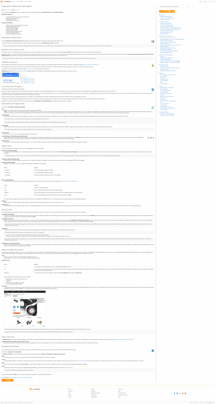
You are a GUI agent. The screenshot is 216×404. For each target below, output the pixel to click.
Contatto (172, 11)
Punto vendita (70, 367)
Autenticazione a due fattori (166, 93)
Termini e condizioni (194, 402)
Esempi (69, 397)
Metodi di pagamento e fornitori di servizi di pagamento (21, 377)
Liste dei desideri (163, 83)
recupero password (31, 69)
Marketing (161, 73)
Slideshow (162, 99)
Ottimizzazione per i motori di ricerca (168, 74)
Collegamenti (94, 397)
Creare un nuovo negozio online (167, 18)
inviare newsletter (82, 360)
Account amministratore (165, 90)
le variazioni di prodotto (16, 258)
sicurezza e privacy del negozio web (91, 64)
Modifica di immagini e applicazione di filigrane (170, 62)
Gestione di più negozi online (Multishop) (169, 51)
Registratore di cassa (95, 393)
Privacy (200, 402)
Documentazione (122, 393)
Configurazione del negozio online (166, 36)
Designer (162, 56)
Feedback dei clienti (164, 79)
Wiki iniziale (7, 380)
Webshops (93, 391)
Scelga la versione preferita (166, 16)
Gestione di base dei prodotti (166, 25)
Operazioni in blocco (164, 33)
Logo (119, 391)
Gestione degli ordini (163, 64)
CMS (127, 116)
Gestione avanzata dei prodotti (166, 26)
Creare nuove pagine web (165, 59)
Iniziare (200, 1)
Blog (161, 82)
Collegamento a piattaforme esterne (168, 48)
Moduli (160, 86)
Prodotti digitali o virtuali (165, 106)
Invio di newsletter (164, 80)
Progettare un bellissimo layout (166, 54)
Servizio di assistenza (122, 395)
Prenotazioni (94, 395)
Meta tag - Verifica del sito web (166, 96)
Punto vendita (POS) (164, 103)
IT (208, 1)
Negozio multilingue (164, 46)
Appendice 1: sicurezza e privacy (167, 113)
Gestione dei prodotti (163, 21)
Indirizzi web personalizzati (166, 49)
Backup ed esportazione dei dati (167, 87)
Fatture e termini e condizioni (166, 40)
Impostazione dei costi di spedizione (168, 42)
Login (205, 1)
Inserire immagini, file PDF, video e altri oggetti (170, 60)
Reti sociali (162, 77)
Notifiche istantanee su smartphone (168, 70)
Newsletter (70, 391)
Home (69, 389)
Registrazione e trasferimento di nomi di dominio (170, 45)
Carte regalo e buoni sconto (166, 32)
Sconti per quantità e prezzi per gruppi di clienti (170, 29)
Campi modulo (163, 105)
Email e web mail (163, 89)
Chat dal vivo (163, 98)
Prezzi (69, 393)
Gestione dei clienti (164, 66)
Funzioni (70, 395)
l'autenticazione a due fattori (21, 71)
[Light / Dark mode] (215, 1)
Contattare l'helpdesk (163, 112)
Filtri (161, 102)
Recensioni (120, 389)
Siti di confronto (163, 76)
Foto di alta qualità (164, 92)
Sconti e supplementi (164, 43)
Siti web (92, 389)
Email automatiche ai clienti (166, 52)
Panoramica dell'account (165, 19)
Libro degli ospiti (163, 109)
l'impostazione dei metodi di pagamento (68, 181)
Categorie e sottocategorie (166, 23)
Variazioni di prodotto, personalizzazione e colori (170, 27)
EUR (212, 1)
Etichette (162, 95)
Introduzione (162, 14)
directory (31, 142)
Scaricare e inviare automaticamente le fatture (170, 67)
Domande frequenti (164, 11)
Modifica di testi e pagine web (166, 58)
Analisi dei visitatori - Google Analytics (168, 100)
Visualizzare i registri (164, 69)
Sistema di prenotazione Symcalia (167, 108)
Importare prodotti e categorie (166, 30)
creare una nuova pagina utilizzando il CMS (124, 339)
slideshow (62, 202)
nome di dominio (15, 134)
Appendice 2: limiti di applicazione (167, 115)
